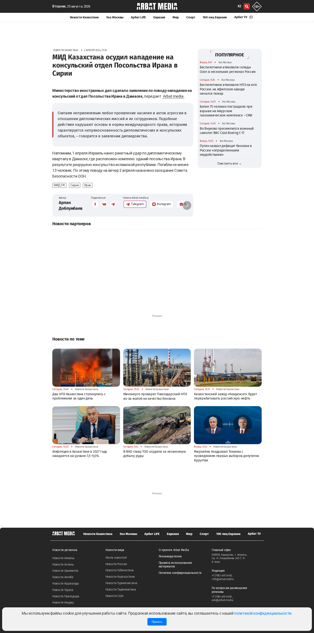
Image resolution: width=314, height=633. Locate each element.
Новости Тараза (62, 590)
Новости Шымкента (65, 571)
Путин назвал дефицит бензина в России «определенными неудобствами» (226, 150)
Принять (157, 621)
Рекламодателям (170, 556)
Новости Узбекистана (120, 570)
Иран (87, 185)
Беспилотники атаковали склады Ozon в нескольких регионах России (228, 69)
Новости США (114, 596)
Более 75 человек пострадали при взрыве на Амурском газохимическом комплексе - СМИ (226, 110)
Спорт (190, 17)
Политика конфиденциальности (180, 573)
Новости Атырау (63, 602)
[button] (186, 205)
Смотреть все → (229, 163)
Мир (176, 17)
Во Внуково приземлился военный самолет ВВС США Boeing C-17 (227, 130)
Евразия (159, 17)
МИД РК (59, 185)
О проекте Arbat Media (174, 550)
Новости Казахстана (84, 17)
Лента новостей (116, 558)
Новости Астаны (63, 564)
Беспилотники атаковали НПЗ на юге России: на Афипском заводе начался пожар (228, 89)
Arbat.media (173, 96)
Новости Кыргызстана (120, 577)
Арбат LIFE (138, 17)
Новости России (116, 564)
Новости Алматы (63, 558)
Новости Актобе (62, 577)
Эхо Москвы (114, 17)
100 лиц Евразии (215, 17)
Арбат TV (241, 17)
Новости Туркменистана (121, 583)
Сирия (74, 185)
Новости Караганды (65, 583)
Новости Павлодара (65, 596)
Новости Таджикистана (121, 589)
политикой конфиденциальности (262, 613)
